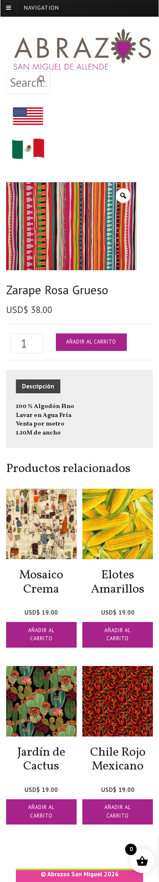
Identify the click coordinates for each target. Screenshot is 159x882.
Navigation (41, 7)
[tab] (41, 386)
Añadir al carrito (91, 341)
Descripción (38, 386)
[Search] (42, 79)
